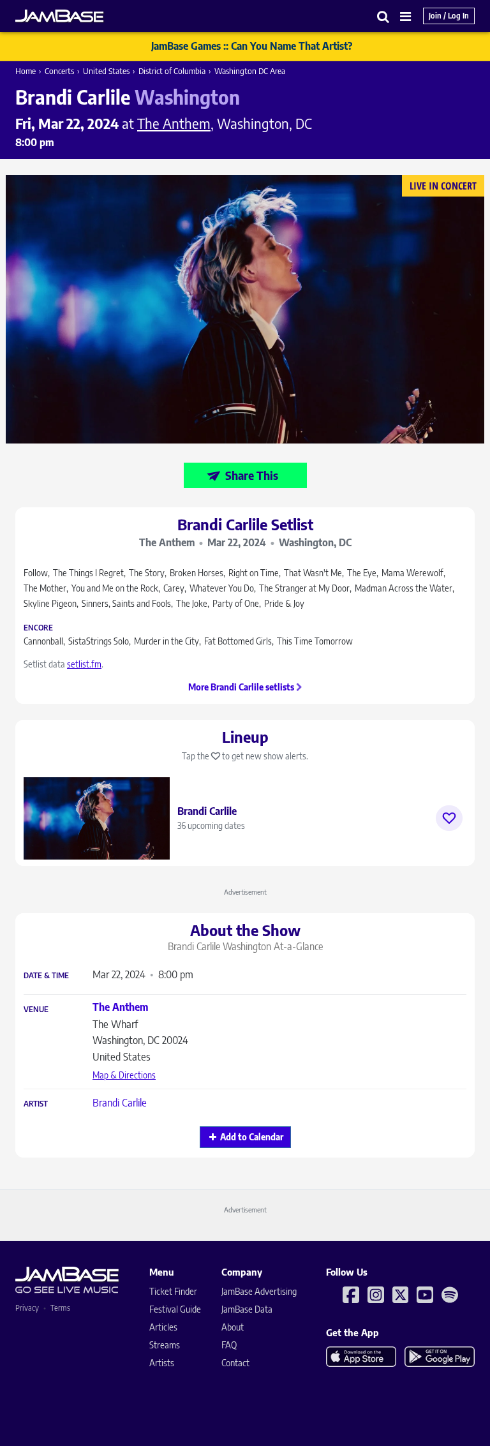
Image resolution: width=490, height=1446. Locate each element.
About (232, 1327)
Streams (164, 1344)
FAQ (229, 1344)
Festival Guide (175, 1309)
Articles (163, 1327)
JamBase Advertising (259, 1291)
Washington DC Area (249, 71)
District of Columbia (171, 71)
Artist (36, 1104)
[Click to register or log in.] (449, 818)
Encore (38, 628)
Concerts (59, 71)
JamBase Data (246, 1309)
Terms (60, 1308)
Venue (36, 1009)
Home (25, 71)
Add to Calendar (251, 1136)
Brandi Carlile (120, 1102)
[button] (383, 16)
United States (106, 71)
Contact (235, 1362)
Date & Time (46, 976)
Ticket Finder (173, 1291)
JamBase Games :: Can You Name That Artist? (251, 46)
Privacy (27, 1308)
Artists (161, 1362)
